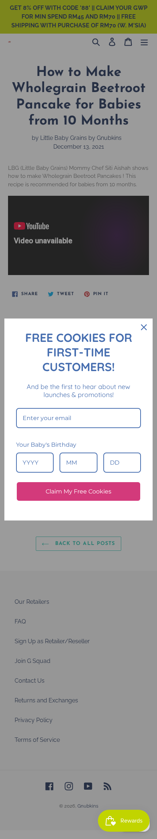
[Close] (144, 327)
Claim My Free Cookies (78, 491)
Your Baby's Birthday (46, 444)
